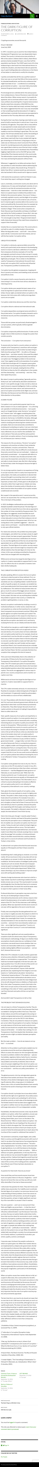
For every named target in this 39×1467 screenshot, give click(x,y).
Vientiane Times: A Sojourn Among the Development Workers (9, 1375)
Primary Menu (36, 16)
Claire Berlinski (7, 16)
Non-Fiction (15, 23)
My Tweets (4, 1457)
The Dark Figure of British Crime (10, 1402)
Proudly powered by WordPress (9, 1464)
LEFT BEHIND (24, 1373)
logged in (12, 1422)
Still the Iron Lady (6, 1409)
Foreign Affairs (6, 23)
